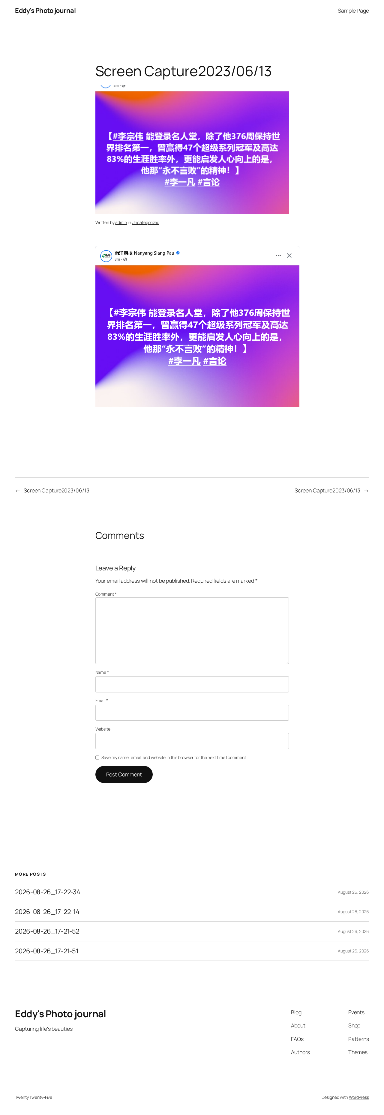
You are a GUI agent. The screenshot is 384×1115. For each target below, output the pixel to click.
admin (121, 222)
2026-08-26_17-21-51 (46, 951)
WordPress (359, 1097)
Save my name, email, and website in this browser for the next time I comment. (174, 757)
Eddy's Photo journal (45, 10)
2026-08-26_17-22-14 (47, 911)
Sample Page (353, 10)
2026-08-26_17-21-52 (47, 931)
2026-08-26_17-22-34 (47, 891)
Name (102, 672)
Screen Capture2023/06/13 (56, 490)
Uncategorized (145, 222)
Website (102, 729)
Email (101, 700)
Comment (106, 594)
